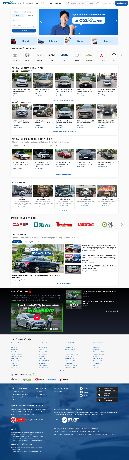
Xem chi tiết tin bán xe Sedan (64, 174)
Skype (45, 412)
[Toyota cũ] (15, 55)
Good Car (22, 199)
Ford (64, 60)
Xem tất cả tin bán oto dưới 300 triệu (63, 100)
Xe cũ (18, 16)
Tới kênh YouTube (110, 311)
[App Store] (107, 394)
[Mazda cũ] (76, 55)
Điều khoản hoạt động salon (20, 394)
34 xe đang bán (85, 205)
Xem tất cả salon (63, 211)
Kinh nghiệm (41, 242)
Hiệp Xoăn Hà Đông (107, 199)
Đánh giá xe (17, 242)
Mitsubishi (102, 60)
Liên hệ (14, 399)
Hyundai (39, 60)
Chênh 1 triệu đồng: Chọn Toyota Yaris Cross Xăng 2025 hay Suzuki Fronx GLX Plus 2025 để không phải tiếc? (99, 258)
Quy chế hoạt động (41, 394)
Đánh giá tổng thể (87, 271)
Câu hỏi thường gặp (17, 397)
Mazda (77, 60)
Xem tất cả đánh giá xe (63, 283)
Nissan (114, 60)
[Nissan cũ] (113, 55)
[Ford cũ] (64, 55)
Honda (27, 60)
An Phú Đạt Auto (86, 199)
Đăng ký (111, 3)
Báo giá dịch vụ (58, 392)
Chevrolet (89, 60)
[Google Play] (107, 400)
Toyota (15, 60)
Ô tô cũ (25, 41)
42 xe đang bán (43, 207)
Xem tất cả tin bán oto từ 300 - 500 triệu (63, 131)
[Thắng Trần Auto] (65, 191)
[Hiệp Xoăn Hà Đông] (107, 191)
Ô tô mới (53, 41)
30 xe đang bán (106, 205)
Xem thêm (63, 371)
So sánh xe (85, 250)
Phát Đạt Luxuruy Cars (43, 199)
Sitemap (38, 397)
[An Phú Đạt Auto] (86, 191)
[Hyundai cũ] (39, 55)
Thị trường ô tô (29, 242)
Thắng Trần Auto (64, 199)
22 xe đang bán (21, 207)
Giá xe (80, 41)
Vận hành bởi (58, 420)
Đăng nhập (104, 3)
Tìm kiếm (24, 31)
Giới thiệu (39, 392)
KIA (52, 60)
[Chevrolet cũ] (89, 55)
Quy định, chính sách (18, 392)
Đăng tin (122, 3)
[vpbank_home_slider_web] (78, 22)
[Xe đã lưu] (97, 4)
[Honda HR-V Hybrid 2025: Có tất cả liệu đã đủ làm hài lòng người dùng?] (73, 269)
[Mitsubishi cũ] (101, 55)
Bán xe (107, 41)
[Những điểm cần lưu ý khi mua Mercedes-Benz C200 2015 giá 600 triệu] (38, 258)
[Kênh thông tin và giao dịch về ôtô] (9, 2)
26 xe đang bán (64, 205)
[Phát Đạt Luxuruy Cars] (43, 191)
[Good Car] (22, 191)
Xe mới (30, 16)
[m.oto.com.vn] (107, 389)
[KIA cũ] (52, 55)
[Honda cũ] (27, 55)
